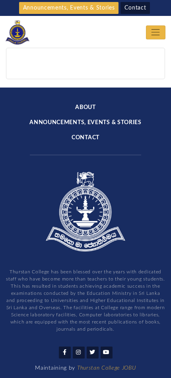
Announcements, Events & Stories (69, 8)
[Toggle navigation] (155, 32)
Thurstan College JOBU (106, 368)
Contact (135, 8)
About (85, 107)
